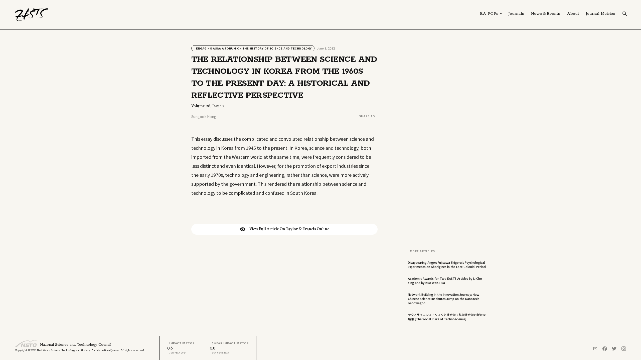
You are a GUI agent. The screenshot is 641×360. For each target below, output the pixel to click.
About (573, 13)
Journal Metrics (600, 13)
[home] (31, 14)
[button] (491, 13)
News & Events (545, 13)
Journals (516, 13)
